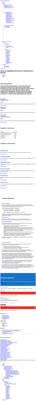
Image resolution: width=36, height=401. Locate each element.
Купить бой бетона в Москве (5, 352)
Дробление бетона (8, 6)
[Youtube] (0, 311)
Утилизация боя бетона (5, 162)
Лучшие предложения (6, 203)
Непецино (8, 387)
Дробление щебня (5, 318)
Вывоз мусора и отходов (4, 355)
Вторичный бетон (4, 175)
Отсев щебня (7, 26)
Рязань (8, 63)
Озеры (8, 56)
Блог (3, 324)
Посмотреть (7, 44)
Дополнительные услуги (6, 242)
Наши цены (4, 323)
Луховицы (8, 388)
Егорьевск (8, 50)
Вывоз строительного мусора (5, 356)
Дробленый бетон (3, 347)
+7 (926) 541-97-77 (15, 330)
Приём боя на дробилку (4, 350)
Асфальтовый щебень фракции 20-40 (10, 19)
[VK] (1, 311)
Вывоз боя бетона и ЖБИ (9, 7)
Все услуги (4, 319)
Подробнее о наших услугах (7, 221)
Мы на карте (4, 332)
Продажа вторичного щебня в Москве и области (8, 342)
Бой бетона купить (3, 351)
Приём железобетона (8, 5)
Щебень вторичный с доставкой (6, 341)
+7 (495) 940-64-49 (6, 66)
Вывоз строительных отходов (5, 357)
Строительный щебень (4, 345)
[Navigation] (6, 68)
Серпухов (7, 61)
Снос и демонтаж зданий (8, 25)
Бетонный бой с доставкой (5, 348)
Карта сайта (2, 290)
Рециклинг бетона (3, 358)
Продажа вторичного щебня (5, 340)
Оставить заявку (3, 105)
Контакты (4, 64)
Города (6, 49)
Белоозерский (9, 62)
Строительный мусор (6, 317)
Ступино (8, 54)
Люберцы (8, 395)
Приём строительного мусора (5, 354)
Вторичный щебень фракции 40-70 (9, 17)
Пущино (8, 58)
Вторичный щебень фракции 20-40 (9, 15)
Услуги (3, 4)
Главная (4, 2)
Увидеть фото (4, 325)
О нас (3, 3)
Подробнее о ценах (5, 217)
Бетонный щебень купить (4, 353)
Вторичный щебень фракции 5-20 (9, 13)
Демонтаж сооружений (5, 168)
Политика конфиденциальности (7, 333)
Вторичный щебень (7, 12)
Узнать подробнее (3, 154)
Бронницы (8, 55)
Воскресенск (8, 51)
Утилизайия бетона (5, 316)
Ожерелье (8, 396)
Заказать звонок (3, 68)
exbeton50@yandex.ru (8, 331)
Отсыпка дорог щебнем (5, 156)
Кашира (7, 53)
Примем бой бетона (3, 349)
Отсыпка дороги (7, 27)
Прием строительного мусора (5, 344)
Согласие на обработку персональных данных (8, 300)
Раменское (8, 59)
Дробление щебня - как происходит (6, 343)
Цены (10, 41)
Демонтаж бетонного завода (11, 383)
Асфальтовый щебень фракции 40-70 (10, 20)
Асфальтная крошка (10, 22)
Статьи (6, 43)
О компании (4, 322)
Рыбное (8, 57)
